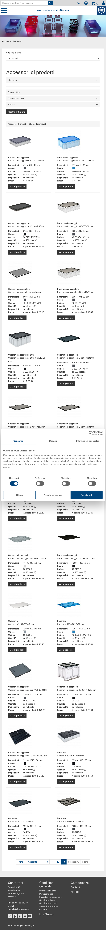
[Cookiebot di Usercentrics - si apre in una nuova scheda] (91, 433)
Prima (20, 862)
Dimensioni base (16, 98)
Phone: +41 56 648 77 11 (19, 903)
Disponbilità (14, 92)
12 (58, 862)
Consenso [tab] (18, 441)
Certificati (75, 887)
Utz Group (46, 914)
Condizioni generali (48, 903)
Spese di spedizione (48, 906)
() (96, 4)
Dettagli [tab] (53, 441)
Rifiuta (19, 495)
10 (47, 862)
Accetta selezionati (53, 495)
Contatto (43, 909)
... (41, 862)
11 (52, 862)
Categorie (12, 80)
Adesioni (75, 892)
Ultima (85, 862)
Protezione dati (46, 894)
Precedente (32, 862)
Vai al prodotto (17, 186)
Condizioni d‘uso (47, 900)
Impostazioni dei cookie (50, 897)
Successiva (73, 862)
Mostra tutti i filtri (17, 112)
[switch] (40, 483)
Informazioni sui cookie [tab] (87, 441)
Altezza (11, 104)
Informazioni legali (47, 891)
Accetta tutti (86, 495)
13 (64, 862)
